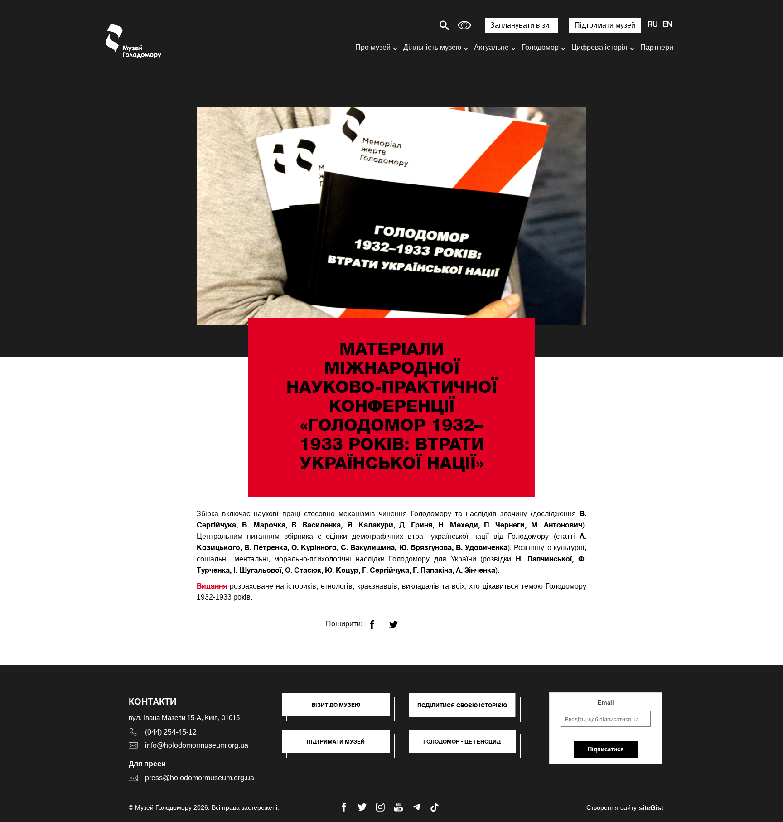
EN (667, 25)
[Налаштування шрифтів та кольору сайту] (464, 25)
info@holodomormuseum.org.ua (196, 745)
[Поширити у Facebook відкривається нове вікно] (377, 620)
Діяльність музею (432, 47)
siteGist (651, 808)
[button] (340, 709)
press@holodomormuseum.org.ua (199, 778)
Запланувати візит (521, 25)
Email (606, 702)
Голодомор (540, 47)
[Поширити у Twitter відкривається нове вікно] (399, 620)
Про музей (373, 47)
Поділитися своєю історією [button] (462, 705)
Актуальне (491, 47)
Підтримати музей (605, 25)
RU (653, 25)
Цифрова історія (599, 47)
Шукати (412, 25)
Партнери (656, 47)
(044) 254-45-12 (171, 732)
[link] (340, 746)
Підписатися (606, 749)
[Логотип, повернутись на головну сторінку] (134, 41)
